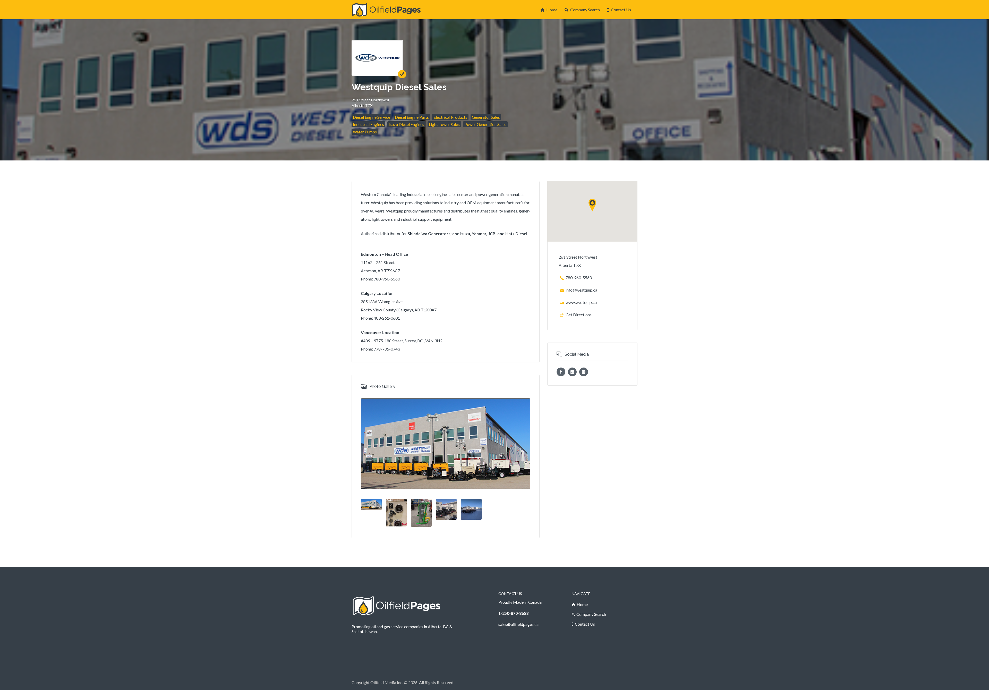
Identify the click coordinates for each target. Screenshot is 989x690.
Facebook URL (561, 372)
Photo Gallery (382, 386)
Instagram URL (583, 372)
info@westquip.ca (581, 289)
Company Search (585, 9)
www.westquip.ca (581, 302)
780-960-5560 (579, 277)
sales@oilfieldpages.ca (518, 624)
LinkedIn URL (572, 372)
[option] (445, 443)
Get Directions (579, 314)
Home (551, 9)
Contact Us (621, 9)
